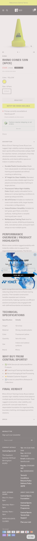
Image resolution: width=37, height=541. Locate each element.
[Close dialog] (35, 254)
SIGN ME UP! (18, 275)
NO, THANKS (18, 280)
